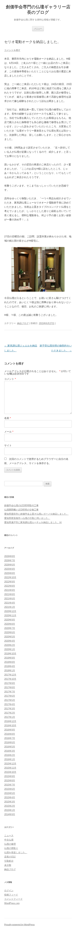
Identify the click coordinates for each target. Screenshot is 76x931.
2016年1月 (9, 759)
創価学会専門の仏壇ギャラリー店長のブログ (38, 9)
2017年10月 (10, 679)
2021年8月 (9, 594)
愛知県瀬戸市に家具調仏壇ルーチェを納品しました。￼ (33, 522)
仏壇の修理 (10, 844)
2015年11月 (10, 767)
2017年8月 (9, 687)
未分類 (7, 865)
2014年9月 (9, 814)
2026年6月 (9, 564)
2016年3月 (9, 751)
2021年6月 (9, 598)
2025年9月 (9, 569)
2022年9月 (9, 581)
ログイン (8, 890)
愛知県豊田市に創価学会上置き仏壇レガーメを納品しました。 (36, 514)
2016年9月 (9, 729)
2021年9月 (9, 590)
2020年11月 (10, 615)
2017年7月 (9, 691)
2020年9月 (9, 619)
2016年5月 (9, 746)
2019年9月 (9, 657)
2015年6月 (9, 789)
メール (8, 431)
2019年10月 (10, 653)
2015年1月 (9, 810)
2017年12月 (10, 674)
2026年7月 (9, 560)
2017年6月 (9, 696)
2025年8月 (9, 573)
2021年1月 (9, 607)
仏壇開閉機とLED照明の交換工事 (21, 509)
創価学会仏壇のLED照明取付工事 (21, 505)
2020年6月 (9, 632)
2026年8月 (9, 556)
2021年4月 (9, 602)
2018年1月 (9, 670)
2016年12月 (10, 721)
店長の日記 (10, 856)
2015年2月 (9, 806)
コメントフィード (13, 899)
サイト (8, 445)
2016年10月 (10, 725)
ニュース (8, 835)
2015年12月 (10, 763)
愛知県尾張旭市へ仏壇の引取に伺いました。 (27, 518)
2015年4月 (9, 797)
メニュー (38, 29)
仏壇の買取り (11, 848)
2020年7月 (9, 628)
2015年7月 (9, 784)
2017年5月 (9, 700)
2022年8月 (9, 586)
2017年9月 (9, 683)
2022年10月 (10, 577)
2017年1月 (9, 717)
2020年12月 (10, 611)
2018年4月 (9, 666)
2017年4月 (9, 704)
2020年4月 (9, 641)
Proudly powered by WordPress (19, 924)
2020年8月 (9, 624)
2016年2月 (9, 755)
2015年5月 (9, 793)
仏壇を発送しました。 (15, 852)
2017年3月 (9, 708)
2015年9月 (9, 776)
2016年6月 (9, 742)
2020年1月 (9, 649)
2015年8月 (9, 780)
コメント (10, 379)
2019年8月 (9, 662)
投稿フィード (11, 894)
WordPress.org (11, 903)
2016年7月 (9, 738)
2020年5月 (9, 636)
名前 (7, 418)
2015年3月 (9, 801)
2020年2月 (9, 645)
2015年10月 (10, 772)
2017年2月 (9, 712)
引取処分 (8, 861)
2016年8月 (9, 734)
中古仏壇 (8, 839)
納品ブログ (23, 323)
